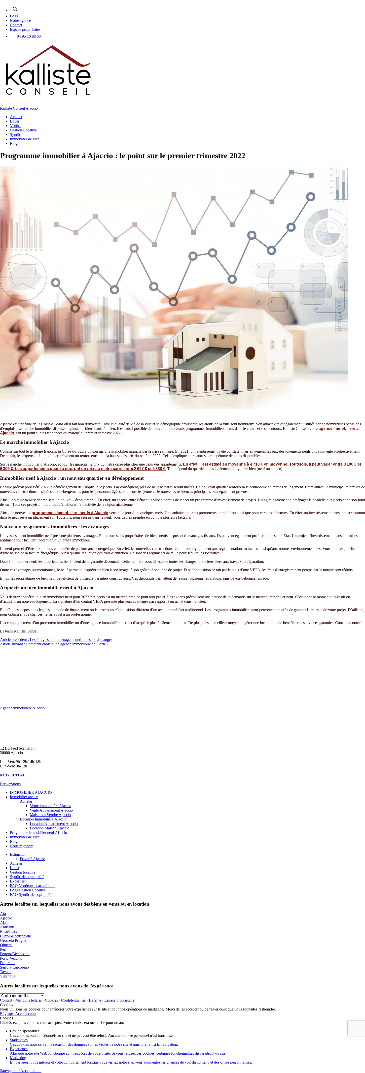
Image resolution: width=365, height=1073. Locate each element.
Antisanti (7, 927)
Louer (14, 121)
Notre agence (20, 20)
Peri (3, 949)
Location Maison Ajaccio (49, 828)
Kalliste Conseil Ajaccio (19, 108)
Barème (95, 1000)
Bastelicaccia (10, 931)
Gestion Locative (23, 130)
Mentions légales (28, 1000)
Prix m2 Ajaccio (32, 859)
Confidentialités (73, 1000)
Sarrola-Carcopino (14, 967)
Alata (4, 922)
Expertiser (18, 881)
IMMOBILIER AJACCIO (31, 792)
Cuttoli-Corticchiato (15, 936)
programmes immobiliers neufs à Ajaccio (70, 513)
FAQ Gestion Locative (28, 890)
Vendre (15, 126)
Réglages (7, 1013)
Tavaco (5, 972)
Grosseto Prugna (13, 940)
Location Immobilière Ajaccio (43, 819)
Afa (3, 914)
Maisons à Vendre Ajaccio (50, 815)
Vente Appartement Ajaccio (51, 810)
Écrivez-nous (10, 784)
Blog (14, 143)
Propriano (7, 963)
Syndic (15, 134)
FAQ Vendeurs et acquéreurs (32, 886)
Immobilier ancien (24, 797)
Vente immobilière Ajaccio (50, 806)
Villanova (7, 976)
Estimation (18, 854)
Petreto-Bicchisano (15, 954)
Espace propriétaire (25, 29)
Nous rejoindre (21, 846)
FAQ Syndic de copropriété (31, 894)
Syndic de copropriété (27, 877)
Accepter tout (25, 1013)
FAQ (14, 16)
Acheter (16, 117)
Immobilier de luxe (24, 139)
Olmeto (6, 945)
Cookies (51, 1000)
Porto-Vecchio (11, 958)
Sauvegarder (10, 1071)
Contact (16, 25)
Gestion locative (22, 872)
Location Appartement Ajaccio (54, 823)
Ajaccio (6, 918)
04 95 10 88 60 (29, 36)
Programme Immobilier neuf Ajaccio (38, 832)
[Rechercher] (15, 9)
